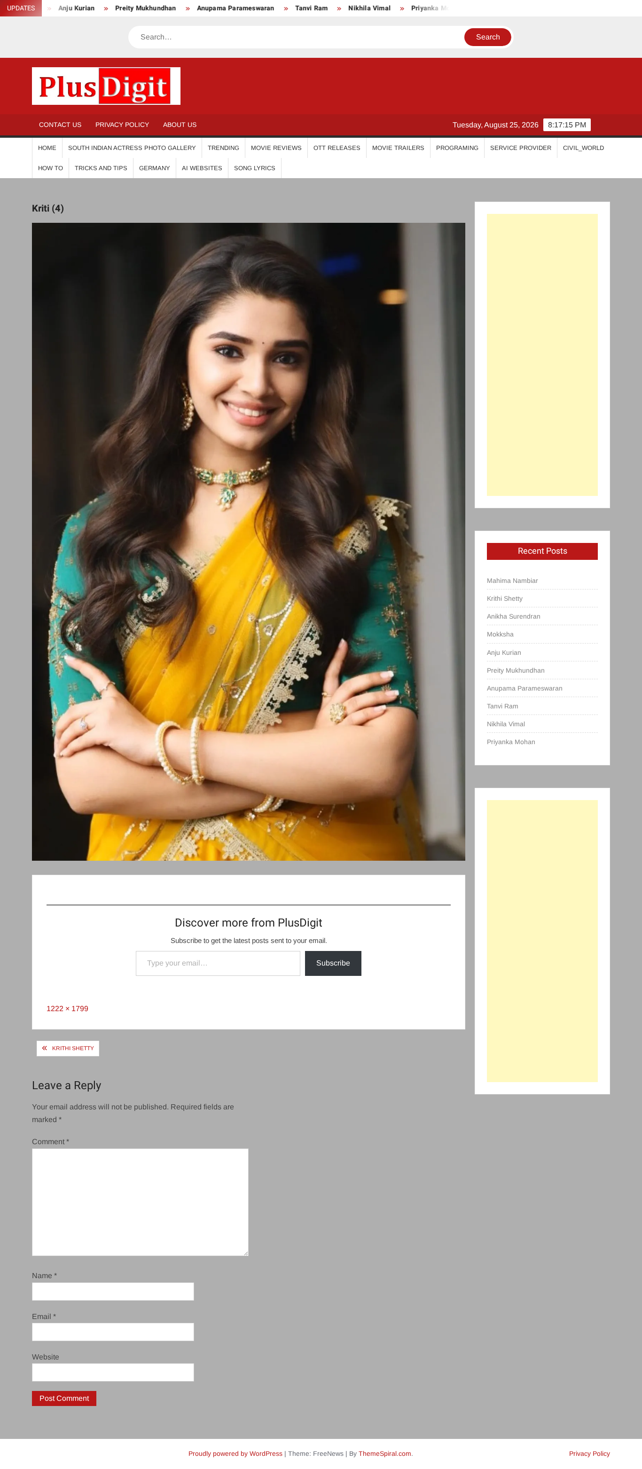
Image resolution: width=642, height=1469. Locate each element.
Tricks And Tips (101, 168)
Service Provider (520, 147)
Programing (457, 147)
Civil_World (583, 147)
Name (44, 1276)
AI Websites (202, 168)
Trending (223, 147)
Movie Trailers (398, 147)
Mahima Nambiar (512, 580)
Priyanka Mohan (396, 8)
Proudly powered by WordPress (235, 1453)
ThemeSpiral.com (385, 1453)
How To (50, 168)
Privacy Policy (122, 124)
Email (44, 1316)
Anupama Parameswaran (195, 8)
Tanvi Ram (271, 8)
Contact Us (60, 124)
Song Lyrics (254, 168)
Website (45, 1357)
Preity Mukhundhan (105, 8)
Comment (50, 1142)
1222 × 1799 (67, 1009)
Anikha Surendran (513, 616)
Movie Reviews (276, 147)
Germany (154, 168)
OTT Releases (336, 147)
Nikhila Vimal (329, 8)
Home (47, 147)
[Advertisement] (542, 355)
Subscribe (333, 963)
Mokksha (500, 634)
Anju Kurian (504, 652)
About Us (179, 124)
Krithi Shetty (73, 1048)
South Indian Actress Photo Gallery (132, 147)
